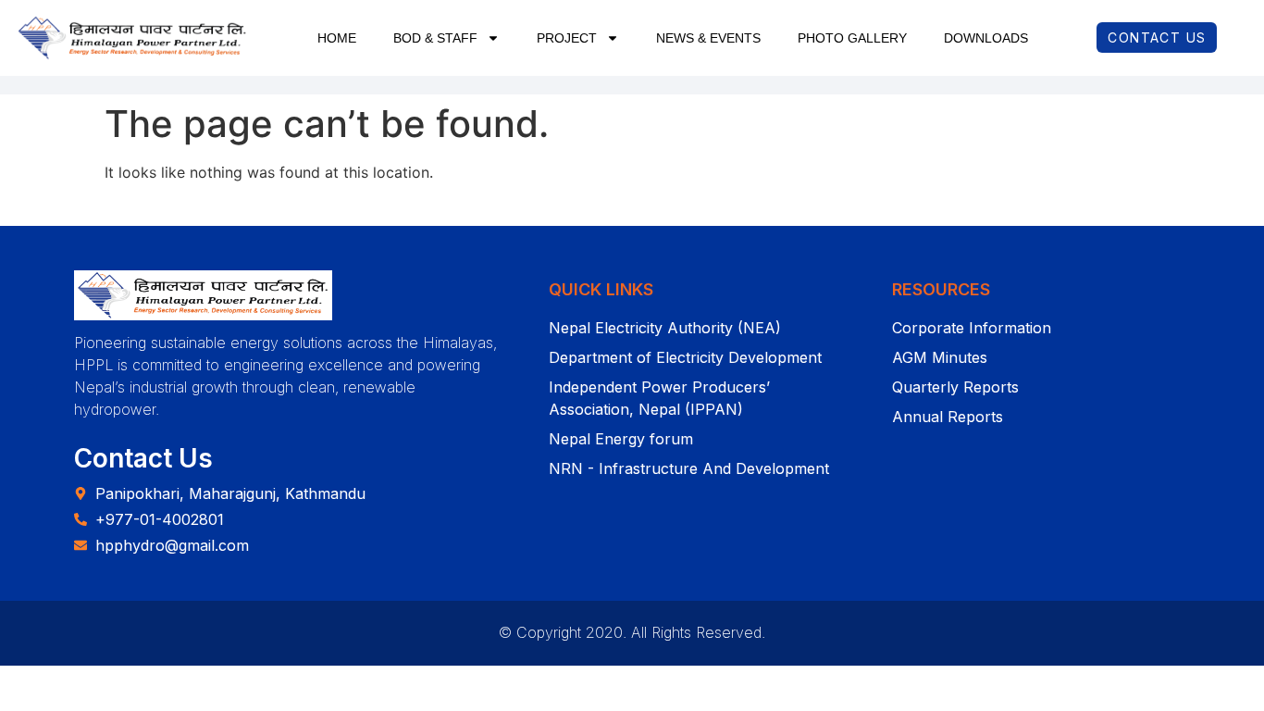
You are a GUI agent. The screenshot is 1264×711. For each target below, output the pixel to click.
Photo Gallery (852, 38)
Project (567, 38)
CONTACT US (1157, 37)
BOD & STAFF (435, 38)
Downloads (986, 38)
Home (336, 38)
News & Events (708, 38)
